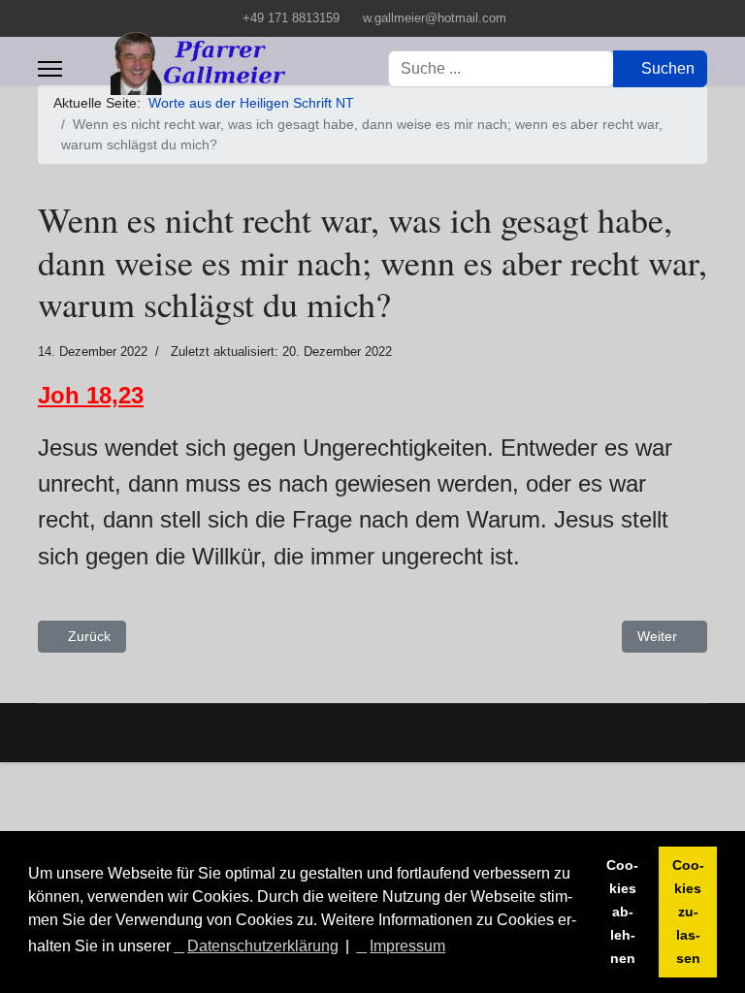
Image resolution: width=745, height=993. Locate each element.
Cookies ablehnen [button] (622, 911)
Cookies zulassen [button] (688, 911)
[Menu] (50, 69)
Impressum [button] (407, 946)
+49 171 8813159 (291, 18)
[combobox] (501, 68)
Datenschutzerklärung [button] (263, 946)
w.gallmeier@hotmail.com (434, 18)
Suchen (666, 68)
